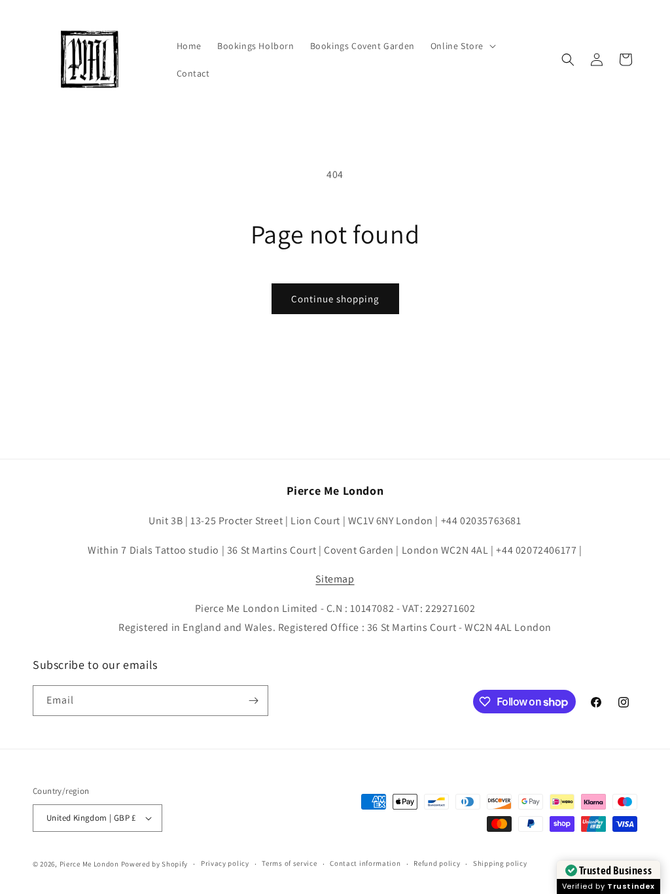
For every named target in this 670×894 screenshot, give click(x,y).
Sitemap (334, 579)
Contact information (365, 863)
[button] (462, 46)
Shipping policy (500, 863)
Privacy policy (225, 863)
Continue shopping (335, 299)
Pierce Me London (89, 863)
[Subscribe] (253, 700)
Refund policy (437, 863)
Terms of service (289, 863)
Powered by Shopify (154, 863)
